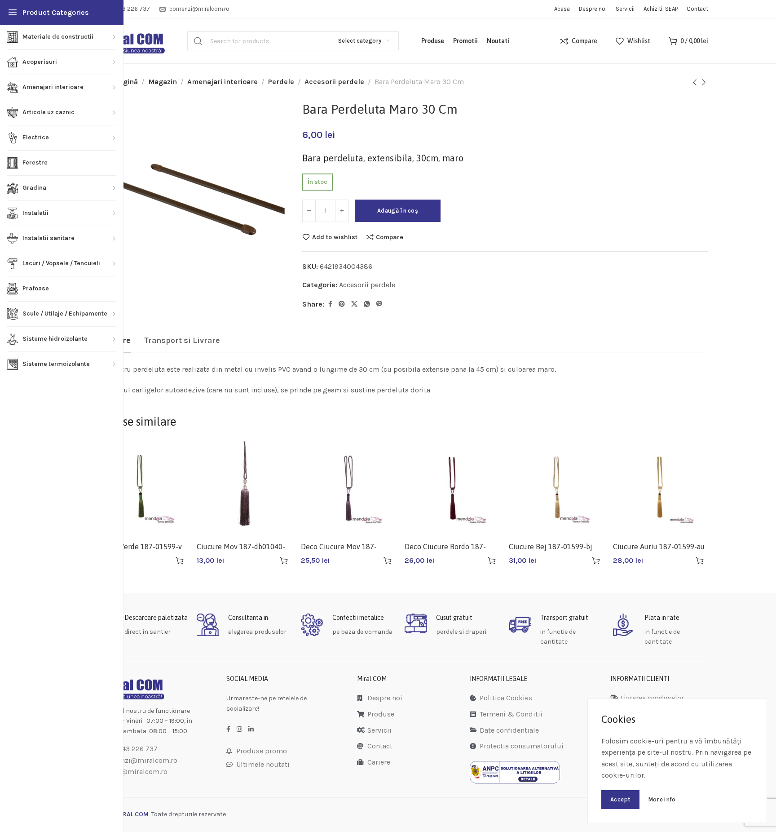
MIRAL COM (132, 814)
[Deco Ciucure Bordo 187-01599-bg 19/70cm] (452, 489)
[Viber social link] (379, 304)
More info (662, 799)
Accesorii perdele (334, 81)
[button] (180, 560)
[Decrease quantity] (309, 211)
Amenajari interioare (222, 81)
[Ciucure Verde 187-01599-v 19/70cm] (140, 489)
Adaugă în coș (397, 210)
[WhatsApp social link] (367, 304)
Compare (389, 236)
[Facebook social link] (330, 304)
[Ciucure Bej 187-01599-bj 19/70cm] (556, 489)
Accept (620, 799)
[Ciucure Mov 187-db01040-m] (244, 489)
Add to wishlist (334, 236)
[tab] (182, 340)
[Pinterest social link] (341, 304)
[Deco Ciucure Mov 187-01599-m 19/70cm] (348, 489)
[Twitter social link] (354, 304)
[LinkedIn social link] (251, 729)
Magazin (162, 81)
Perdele (281, 81)
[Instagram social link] (239, 729)
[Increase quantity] (341, 211)
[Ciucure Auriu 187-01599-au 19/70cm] (660, 489)
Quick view (163, 560)
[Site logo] (129, 41)
